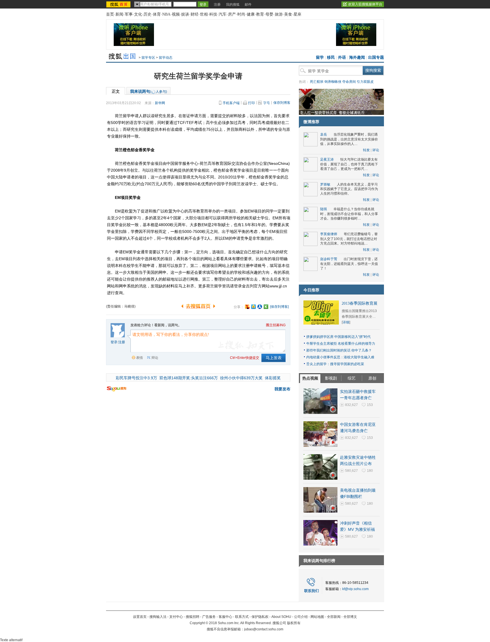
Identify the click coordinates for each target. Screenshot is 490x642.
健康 (251, 14)
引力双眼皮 (365, 82)
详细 (346, 322)
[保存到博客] (279, 307)
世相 (204, 14)
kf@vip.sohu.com (355, 589)
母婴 (269, 14)
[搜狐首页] (119, 4)
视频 (176, 14)
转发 (366, 150)
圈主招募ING (276, 325)
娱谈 (185, 14)
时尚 (241, 14)
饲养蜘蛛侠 (332, 82)
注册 (217, 5)
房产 (232, 14)
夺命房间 (349, 82)
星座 (297, 14)
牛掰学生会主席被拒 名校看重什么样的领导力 (340, 344)
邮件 (248, 5)
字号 (266, 103)
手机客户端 (231, 103)
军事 (129, 14)
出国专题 (376, 57)
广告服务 (209, 617)
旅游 (279, 14)
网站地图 (317, 617)
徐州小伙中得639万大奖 (241, 378)
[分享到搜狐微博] (247, 306)
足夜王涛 (327, 159)
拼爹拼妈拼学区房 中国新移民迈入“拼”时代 (338, 337)
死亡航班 (317, 82)
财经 (194, 14)
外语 (342, 57)
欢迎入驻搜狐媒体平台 (365, 4)
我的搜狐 (233, 5)
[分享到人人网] (259, 306)
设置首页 (140, 617)
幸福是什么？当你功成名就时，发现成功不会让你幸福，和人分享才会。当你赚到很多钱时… (349, 213)
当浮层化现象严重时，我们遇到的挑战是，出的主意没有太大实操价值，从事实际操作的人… (349, 139)
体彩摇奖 (273, 378)
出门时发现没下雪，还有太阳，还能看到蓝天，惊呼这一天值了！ (349, 263)
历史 (147, 14)
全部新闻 (334, 617)
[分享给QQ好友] (253, 306)
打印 (251, 103)
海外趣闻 (357, 57)
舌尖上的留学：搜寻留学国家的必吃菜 (335, 364)
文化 (138, 14)
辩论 (154, 358)
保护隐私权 (260, 617)
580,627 (351, 471)
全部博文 (350, 617)
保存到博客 (281, 103)
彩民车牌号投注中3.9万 (136, 378)
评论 (375, 150)
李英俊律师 (328, 234)
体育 (157, 14)
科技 (213, 14)
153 (370, 405)
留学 (320, 57)
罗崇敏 (325, 184)
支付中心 (176, 617)
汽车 (223, 14)
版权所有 (294, 623)
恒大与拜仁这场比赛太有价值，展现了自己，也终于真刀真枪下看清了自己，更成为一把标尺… (349, 164)
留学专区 (148, 58)
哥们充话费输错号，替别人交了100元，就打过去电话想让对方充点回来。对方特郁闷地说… (349, 238)
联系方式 (242, 617)
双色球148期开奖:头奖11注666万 (188, 378)
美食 (288, 14)
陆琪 (323, 209)
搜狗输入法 (157, 617)
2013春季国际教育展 (359, 303)
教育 (260, 14)
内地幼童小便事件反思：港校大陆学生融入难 (340, 357)
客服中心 (225, 617)
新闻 (119, 14)
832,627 (351, 405)
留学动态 (165, 58)
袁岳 (323, 134)
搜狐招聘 (192, 617)
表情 (139, 358)
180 (370, 471)
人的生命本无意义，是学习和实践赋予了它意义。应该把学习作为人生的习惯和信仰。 (349, 189)
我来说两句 (148, 91)
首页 (110, 14)
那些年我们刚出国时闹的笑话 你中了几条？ (339, 350)
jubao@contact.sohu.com (263, 629)
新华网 (160, 103)
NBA (166, 14)
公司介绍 (301, 617)
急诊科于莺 (328, 259)
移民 (331, 57)
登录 (114, 342)
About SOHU (281, 617)
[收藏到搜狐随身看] (266, 306)
